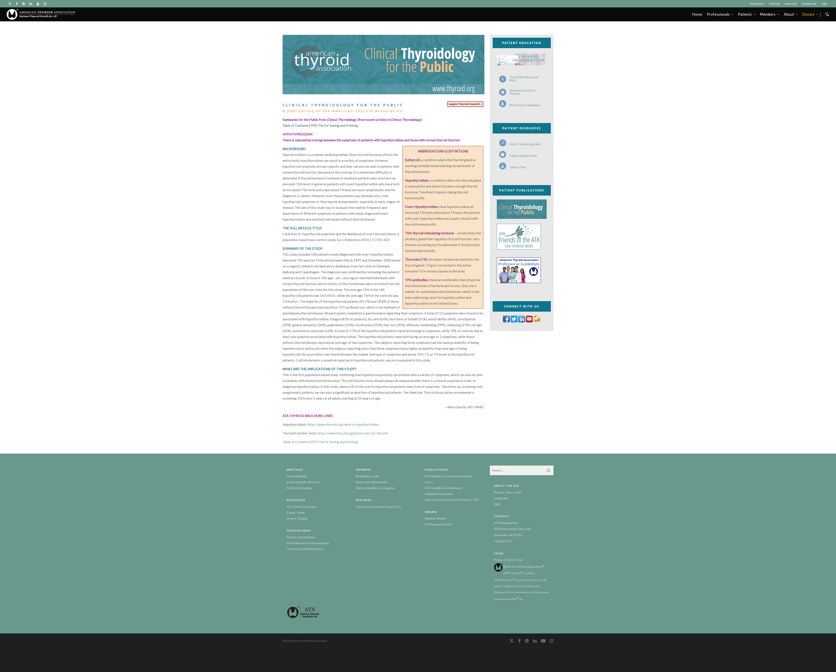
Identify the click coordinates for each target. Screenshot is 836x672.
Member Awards (435, 518)
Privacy (498, 560)
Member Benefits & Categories (375, 488)
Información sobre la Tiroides (522, 92)
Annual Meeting (297, 476)
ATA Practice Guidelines (524, 105)
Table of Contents (295, 125)
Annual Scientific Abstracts (303, 482)
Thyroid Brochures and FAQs (523, 79)
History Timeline (297, 518)
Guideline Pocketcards (439, 494)
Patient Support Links (523, 155)
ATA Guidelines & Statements (443, 488)
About (789, 14)
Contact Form (503, 541)
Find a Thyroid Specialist (525, 144)
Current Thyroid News (301, 537)
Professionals (718, 14)
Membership (809, 3)
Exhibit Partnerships (299, 488)
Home (697, 14)
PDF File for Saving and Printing (334, 125)
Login (824, 3)
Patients (745, 14)
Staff (497, 504)
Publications (757, 3)
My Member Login (367, 476)
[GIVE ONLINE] (465, 107)
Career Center (296, 512)
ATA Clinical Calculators (302, 506)
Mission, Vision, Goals (508, 492)
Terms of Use (514, 560)
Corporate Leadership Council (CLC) (378, 506)
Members (767, 14)
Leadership (501, 498)
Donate (808, 14)
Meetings (774, 3)
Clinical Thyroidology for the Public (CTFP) (452, 499)
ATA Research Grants (438, 524)
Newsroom (791, 3)
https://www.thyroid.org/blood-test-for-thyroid (353, 433)
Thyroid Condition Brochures (305, 549)
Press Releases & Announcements (308, 543)
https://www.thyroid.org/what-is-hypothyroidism (343, 424)
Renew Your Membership (372, 482)
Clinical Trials (518, 167)
